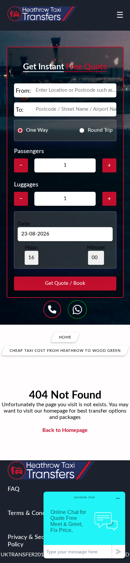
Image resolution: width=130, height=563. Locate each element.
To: (20, 110)
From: (23, 91)
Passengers (29, 151)
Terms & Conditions (34, 513)
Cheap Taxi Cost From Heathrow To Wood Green (65, 350)
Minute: (96, 247)
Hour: (31, 247)
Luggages (26, 185)
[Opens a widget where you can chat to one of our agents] (84, 525)
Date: (24, 223)
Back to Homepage (65, 430)
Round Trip (100, 130)
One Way (37, 130)
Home (65, 337)
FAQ (13, 489)
